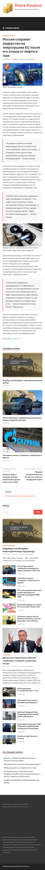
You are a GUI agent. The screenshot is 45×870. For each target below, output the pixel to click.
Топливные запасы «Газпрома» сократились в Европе (28, 580)
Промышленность (9, 35)
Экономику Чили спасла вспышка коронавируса (27, 701)
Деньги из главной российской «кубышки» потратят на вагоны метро (19, 660)
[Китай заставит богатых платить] (9, 743)
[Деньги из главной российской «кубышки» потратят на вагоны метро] (22, 653)
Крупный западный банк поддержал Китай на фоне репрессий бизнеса (28, 714)
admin (15, 59)
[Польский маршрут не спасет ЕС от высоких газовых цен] (9, 612)
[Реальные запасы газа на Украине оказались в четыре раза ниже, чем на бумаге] (9, 624)
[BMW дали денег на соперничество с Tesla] (9, 696)
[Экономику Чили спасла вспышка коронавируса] (9, 708)
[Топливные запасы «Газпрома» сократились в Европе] (22, 453)
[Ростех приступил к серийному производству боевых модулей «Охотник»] (22, 415)
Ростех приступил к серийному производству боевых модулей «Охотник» (22, 419)
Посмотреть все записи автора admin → (21, 496)
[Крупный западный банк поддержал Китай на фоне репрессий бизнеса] (9, 719)
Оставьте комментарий (26, 59)
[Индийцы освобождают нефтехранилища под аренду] (22, 378)
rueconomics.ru (15, 339)
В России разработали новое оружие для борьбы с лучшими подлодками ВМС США (29, 593)
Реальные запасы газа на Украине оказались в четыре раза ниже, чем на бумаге (29, 618)
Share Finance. (28, 5)
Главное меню (12, 28)
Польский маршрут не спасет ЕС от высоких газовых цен (29, 606)
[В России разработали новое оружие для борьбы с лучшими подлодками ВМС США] (9, 598)
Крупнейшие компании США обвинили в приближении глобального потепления (29, 726)
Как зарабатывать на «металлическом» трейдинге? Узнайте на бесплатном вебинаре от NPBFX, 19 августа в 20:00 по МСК (22, 773)
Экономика (7, 655)
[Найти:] (22, 512)
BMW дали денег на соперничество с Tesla (27, 689)
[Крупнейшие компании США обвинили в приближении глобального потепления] (9, 731)
